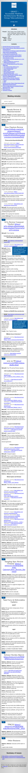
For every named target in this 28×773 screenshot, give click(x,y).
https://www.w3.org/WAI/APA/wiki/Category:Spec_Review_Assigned (14, 567)
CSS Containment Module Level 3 (10, 68)
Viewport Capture (7, 70)
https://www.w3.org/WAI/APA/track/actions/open (14, 658)
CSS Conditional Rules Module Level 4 (11, 66)
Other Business (6, 89)
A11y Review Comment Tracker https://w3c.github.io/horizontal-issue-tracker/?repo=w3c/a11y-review (12, 56)
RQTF (5, 82)
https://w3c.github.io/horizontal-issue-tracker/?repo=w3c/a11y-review (14, 227)
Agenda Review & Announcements (11, 46)
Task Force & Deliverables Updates (11, 79)
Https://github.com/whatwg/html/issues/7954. (19, 249)
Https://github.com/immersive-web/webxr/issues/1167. (19, 322)
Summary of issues (7, 90)
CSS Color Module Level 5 (9, 72)
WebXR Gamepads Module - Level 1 (11, 73)
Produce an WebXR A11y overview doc (11, 61)
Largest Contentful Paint (8, 69)
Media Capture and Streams (9, 71)
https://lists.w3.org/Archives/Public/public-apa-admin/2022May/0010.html (13, 672)
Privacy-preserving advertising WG (10, 53)
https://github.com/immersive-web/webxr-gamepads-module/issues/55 (12, 516)
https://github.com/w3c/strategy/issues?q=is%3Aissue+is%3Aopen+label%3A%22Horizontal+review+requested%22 (14, 133)
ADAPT (5, 80)
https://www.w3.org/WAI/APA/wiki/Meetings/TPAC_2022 (14, 726)
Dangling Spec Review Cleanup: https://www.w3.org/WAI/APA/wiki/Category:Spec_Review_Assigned (12, 77)
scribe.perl (5, 766)
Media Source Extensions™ (9, 62)
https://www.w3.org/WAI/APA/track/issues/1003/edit (19, 252)
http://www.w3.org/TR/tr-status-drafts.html (14, 363)
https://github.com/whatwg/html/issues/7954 (12, 756)
